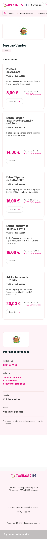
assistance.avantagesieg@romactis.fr (24, 507)
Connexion (36, 5)
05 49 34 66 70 (23, 512)
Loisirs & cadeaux (26, 13)
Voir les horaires (11, 400)
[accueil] (15, 5)
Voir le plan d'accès (13, 412)
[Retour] (5, 13)
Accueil (12, 13)
